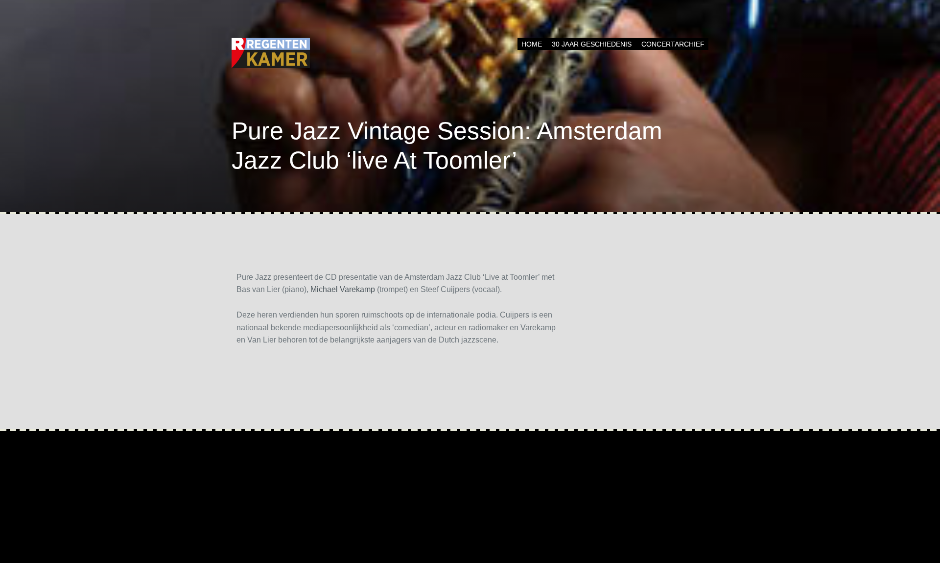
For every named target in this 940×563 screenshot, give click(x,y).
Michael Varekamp (342, 289)
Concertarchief (673, 44)
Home (531, 44)
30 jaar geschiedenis (592, 44)
